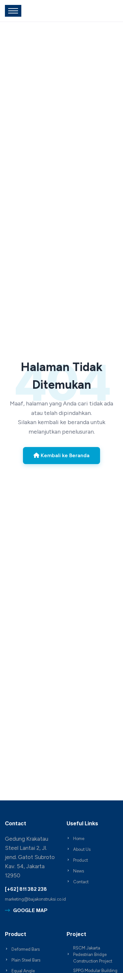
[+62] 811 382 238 (26, 889)
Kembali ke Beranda (64, 455)
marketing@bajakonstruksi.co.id (35, 899)
